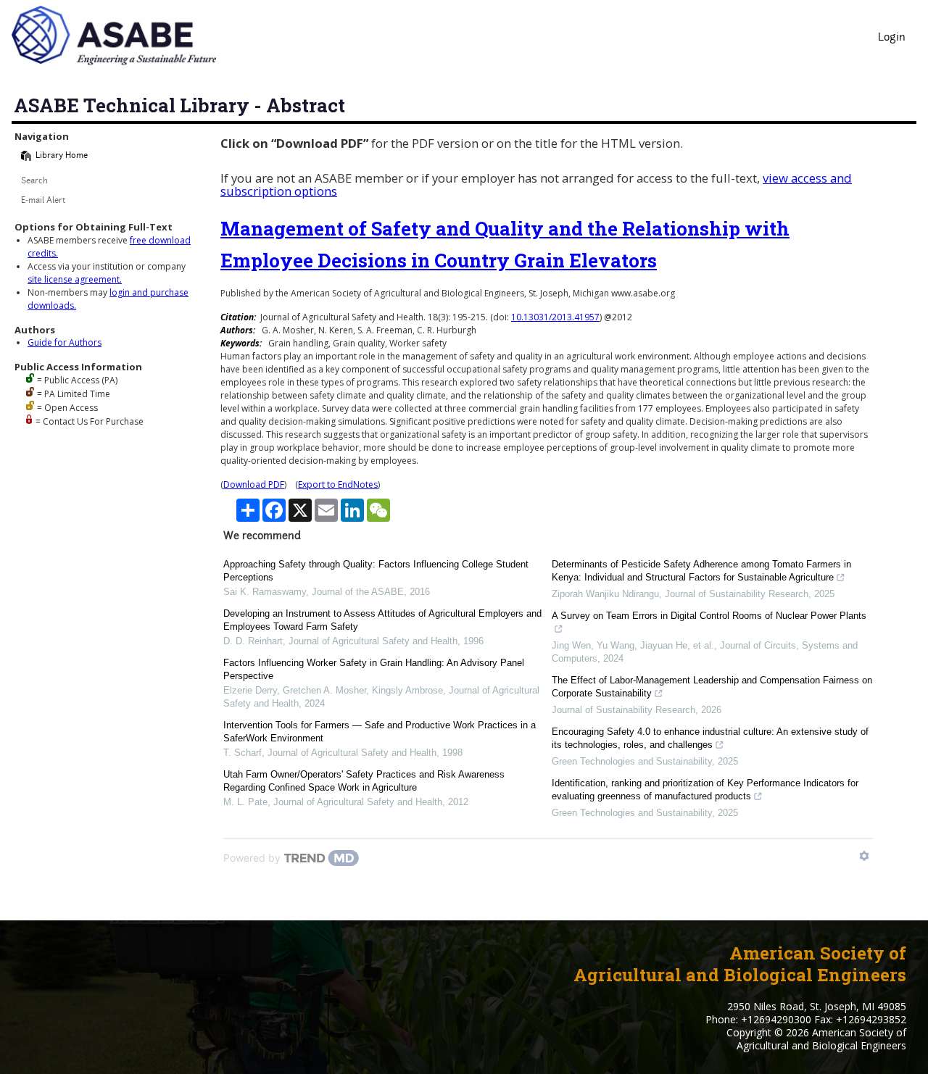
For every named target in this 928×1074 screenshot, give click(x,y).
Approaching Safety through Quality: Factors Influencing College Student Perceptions (376, 571)
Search (34, 182)
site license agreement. (75, 279)
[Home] (26, 156)
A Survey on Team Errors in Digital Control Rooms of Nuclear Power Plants (709, 615)
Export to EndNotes (338, 484)
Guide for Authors (65, 342)
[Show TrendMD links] (864, 856)
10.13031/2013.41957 (555, 317)
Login (892, 38)
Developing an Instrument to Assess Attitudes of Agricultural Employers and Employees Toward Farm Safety (382, 620)
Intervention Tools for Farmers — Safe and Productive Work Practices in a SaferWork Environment (379, 732)
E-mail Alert (43, 201)
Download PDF (253, 484)
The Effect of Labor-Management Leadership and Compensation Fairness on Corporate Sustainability (712, 687)
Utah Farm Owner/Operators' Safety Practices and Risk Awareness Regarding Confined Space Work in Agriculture (364, 781)
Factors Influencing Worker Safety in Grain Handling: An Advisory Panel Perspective (373, 669)
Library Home (62, 156)
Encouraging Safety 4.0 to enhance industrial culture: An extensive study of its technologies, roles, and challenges (710, 738)
